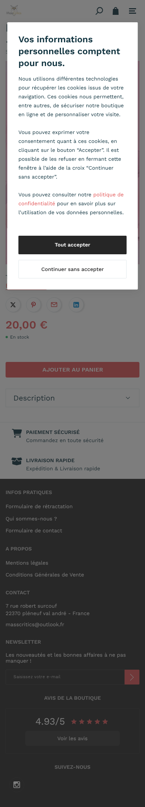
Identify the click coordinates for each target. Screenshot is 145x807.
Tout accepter (72, 245)
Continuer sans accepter (72, 269)
